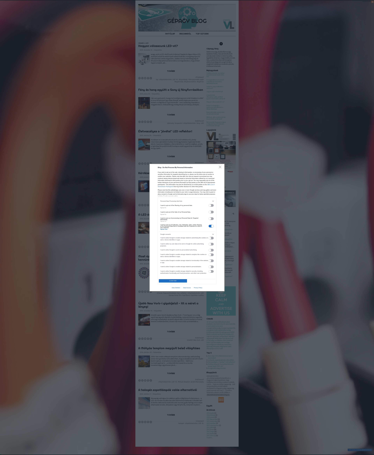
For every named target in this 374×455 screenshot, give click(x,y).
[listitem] (187, 201)
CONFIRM (173, 281)
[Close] (221, 167)
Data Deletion (176, 287)
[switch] (211, 205)
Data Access (187, 287)
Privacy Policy (198, 287)
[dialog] (187, 227)
